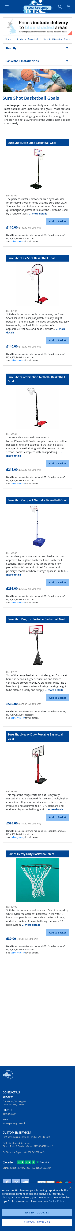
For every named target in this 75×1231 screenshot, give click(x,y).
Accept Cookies (37, 1212)
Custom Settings (37, 1222)
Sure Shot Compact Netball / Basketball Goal (37, 500)
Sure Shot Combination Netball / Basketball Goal (36, 379)
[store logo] (37, 6)
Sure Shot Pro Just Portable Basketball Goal (36, 619)
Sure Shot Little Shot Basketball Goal (32, 143)
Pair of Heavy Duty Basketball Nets (31, 854)
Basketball (33, 39)
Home (8, 39)
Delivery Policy (17, 241)
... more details (38, 213)
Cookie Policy (56, 1201)
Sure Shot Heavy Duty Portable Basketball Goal (35, 737)
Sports (20, 39)
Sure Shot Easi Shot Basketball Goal (31, 258)
